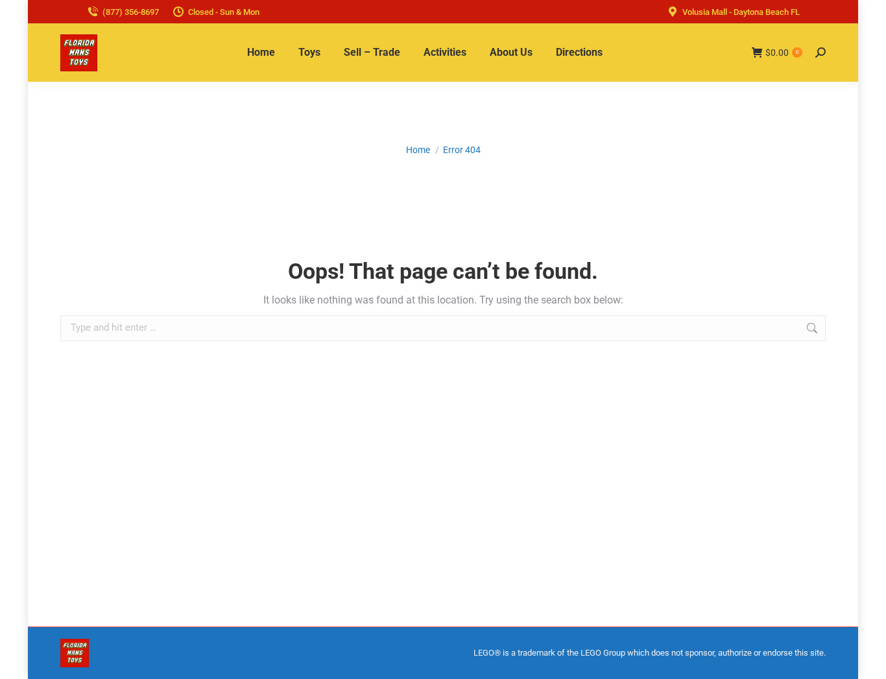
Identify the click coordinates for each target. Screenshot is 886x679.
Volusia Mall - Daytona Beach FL (741, 12)
